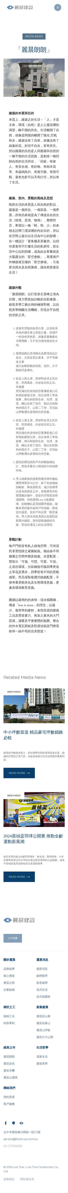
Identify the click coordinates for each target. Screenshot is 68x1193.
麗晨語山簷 (43, 1016)
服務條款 (9, 1179)
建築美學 (42, 1063)
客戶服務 (9, 1104)
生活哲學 (42, 1047)
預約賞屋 (9, 1097)
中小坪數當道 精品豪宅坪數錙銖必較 (33, 735)
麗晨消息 (42, 959)
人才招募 (13, 938)
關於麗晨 (9, 959)
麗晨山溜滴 (10, 1077)
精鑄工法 (9, 1016)
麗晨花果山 (43, 1023)
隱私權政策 (27, 1179)
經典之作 (9, 1047)
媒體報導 (42, 975)
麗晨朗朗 (9, 1056)
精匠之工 (9, 1007)
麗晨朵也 (9, 1063)
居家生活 (42, 1056)
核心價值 (9, 975)
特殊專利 (9, 1023)
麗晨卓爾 (9, 1070)
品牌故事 (9, 968)
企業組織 (9, 989)
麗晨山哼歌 (43, 1030)
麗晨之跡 (9, 982)
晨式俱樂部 (43, 996)
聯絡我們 (9, 1088)
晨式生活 (42, 989)
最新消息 (42, 968)
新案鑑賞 (42, 1007)
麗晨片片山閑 (44, 1037)
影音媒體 (42, 982)
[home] (20, 7)
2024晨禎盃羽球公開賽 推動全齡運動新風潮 (33, 839)
